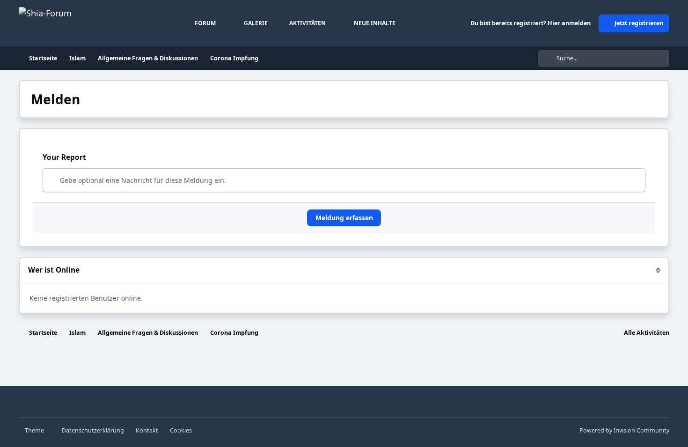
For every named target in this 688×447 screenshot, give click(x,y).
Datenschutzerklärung (93, 430)
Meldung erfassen (344, 217)
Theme (35, 430)
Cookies (181, 430)
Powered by (624, 430)
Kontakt (147, 430)
